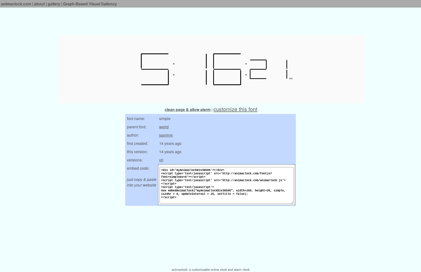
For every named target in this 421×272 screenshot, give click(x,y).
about (39, 4)
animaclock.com (16, 4)
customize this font (235, 109)
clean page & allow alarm (187, 109)
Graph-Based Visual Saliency (90, 4)
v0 (161, 160)
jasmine (166, 135)
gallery (54, 4)
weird (164, 127)
